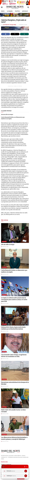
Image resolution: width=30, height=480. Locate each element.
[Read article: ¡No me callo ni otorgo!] (15, 233)
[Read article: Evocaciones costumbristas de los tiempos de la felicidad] (15, 371)
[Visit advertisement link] (15, 2)
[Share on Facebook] (5, 34)
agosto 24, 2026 (5, 386)
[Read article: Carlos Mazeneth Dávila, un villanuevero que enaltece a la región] (15, 259)
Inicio (2, 11)
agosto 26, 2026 (5, 246)
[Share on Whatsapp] (24, 34)
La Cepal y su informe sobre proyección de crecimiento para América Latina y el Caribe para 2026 (14, 299)
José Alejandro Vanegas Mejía (9, 24)
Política (17, 11)
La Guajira (10, 11)
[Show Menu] (1, 7)
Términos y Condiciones (6, 464)
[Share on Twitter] (15, 34)
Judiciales (25, 11)
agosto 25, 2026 (5, 331)
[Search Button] (28, 7)
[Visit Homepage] (15, 7)
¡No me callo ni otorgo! (7, 114)
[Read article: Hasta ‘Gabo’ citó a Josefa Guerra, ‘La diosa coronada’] (15, 398)
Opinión (4, 241)
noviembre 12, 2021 (23, 24)
